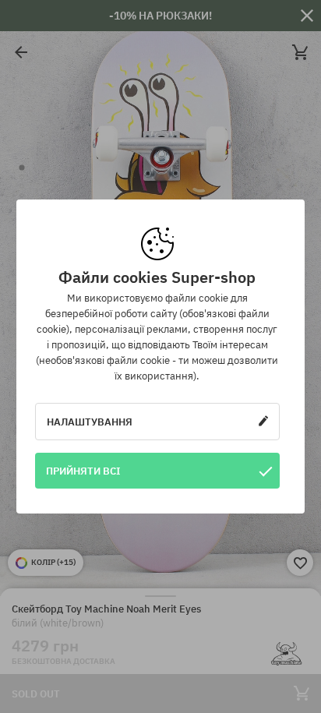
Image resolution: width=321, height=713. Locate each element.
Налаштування (89, 422)
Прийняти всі (83, 471)
